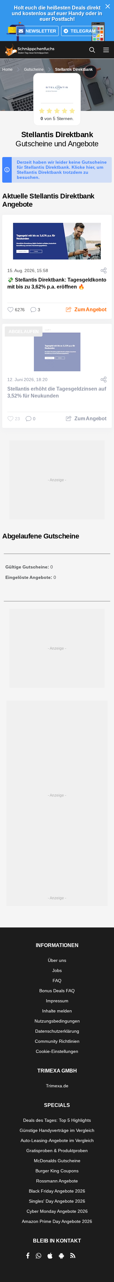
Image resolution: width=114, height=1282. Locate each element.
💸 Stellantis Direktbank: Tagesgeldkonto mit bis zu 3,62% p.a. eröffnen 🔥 (56, 283)
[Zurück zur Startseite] (29, 50)
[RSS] (72, 1256)
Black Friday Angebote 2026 (57, 1191)
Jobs (57, 970)
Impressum (57, 1000)
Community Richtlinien (57, 1041)
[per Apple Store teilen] (50, 1256)
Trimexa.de (57, 1085)
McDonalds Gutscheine (57, 1160)
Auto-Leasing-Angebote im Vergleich (57, 1140)
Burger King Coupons (57, 1170)
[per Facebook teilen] (27, 1256)
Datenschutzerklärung (57, 1031)
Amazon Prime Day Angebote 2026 (57, 1221)
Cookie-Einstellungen (57, 1051)
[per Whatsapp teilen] (38, 1256)
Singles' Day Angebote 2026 (57, 1201)
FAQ (57, 980)
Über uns (57, 960)
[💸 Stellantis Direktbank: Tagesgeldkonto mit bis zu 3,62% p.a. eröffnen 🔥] (57, 241)
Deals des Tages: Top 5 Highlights (57, 1120)
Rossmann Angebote (57, 1180)
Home (7, 69)
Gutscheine (34, 69)
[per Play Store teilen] (61, 1256)
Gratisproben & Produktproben (57, 1150)
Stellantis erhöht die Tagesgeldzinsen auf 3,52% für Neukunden (56, 392)
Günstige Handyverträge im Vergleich (57, 1130)
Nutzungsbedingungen (57, 1021)
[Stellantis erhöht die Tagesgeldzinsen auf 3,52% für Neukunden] (57, 350)
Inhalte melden (57, 1010)
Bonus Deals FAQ (57, 990)
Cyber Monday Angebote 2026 (57, 1211)
